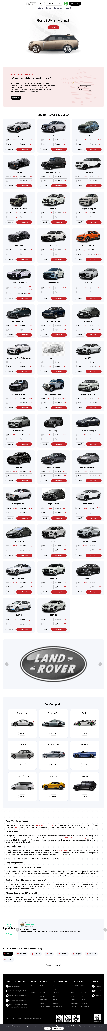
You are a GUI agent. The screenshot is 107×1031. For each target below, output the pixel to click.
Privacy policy (57, 1028)
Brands (48, 8)
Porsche (83, 989)
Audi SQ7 (88, 283)
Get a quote (24, 149)
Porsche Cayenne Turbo (88, 467)
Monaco (42, 989)
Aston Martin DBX (18, 579)
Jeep (82, 996)
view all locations (45, 1007)
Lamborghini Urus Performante (19, 358)
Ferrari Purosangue (88, 431)
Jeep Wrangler (53, 431)
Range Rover (88, 172)
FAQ (32, 985)
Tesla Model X (88, 504)
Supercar (22, 713)
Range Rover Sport (88, 209)
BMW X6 (53, 615)
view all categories (58, 1007)
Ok (47, 1028)
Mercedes (83, 985)
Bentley (73, 992)
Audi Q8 (88, 358)
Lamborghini (74, 1003)
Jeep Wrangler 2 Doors (53, 394)
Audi (72, 989)
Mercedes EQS (18, 541)
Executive (53, 744)
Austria (42, 996)
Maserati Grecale (18, 394)
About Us (68, 8)
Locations (39, 8)
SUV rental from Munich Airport (76, 838)
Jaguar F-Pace (53, 504)
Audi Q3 (53, 541)
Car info (10, 149)
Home (13, 74)
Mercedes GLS (53, 136)
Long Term (53, 776)
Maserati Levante (53, 467)
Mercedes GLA (18, 431)
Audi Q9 (53, 358)
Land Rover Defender (19, 209)
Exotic (85, 713)
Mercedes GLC (88, 321)
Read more (16, 98)
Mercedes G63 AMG (53, 172)
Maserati (73, 1007)
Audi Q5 (19, 467)
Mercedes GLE (53, 283)
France (42, 1003)
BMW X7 (18, 172)
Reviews (33, 992)
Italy (41, 985)
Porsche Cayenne (53, 321)
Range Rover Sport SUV (44, 825)
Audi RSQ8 (19, 245)
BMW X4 (88, 579)
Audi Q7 (88, 136)
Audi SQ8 (53, 245)
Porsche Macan (88, 245)
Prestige (22, 744)
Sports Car (53, 713)
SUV (54, 985)
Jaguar (83, 999)
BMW (72, 996)
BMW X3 (53, 579)
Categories (58, 8)
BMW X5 (53, 209)
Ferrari (73, 999)
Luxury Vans (22, 776)
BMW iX (19, 615)
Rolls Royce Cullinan (18, 504)
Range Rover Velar (88, 394)
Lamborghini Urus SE (19, 283)
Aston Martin (74, 985)
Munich (27, 74)
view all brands (85, 1007)
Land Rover (84, 992)
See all (22, 733)
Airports (57, 965)
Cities (49, 965)
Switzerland (43, 999)
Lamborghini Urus (18, 136)
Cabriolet (85, 744)
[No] (105, 1027)
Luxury (84, 776)
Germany (20, 74)
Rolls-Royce (84, 1003)
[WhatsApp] (66, 4)
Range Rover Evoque (88, 541)
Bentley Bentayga (18, 321)
